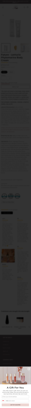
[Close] (29, 369)
